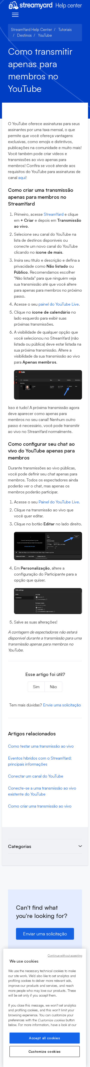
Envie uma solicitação (62, 704)
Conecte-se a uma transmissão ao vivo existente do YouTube (42, 791)
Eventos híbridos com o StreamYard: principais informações (40, 761)
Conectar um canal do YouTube (35, 776)
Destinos (24, 35)
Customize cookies (44, 1052)
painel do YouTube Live (58, 304)
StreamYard (54, 214)
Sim (36, 686)
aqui (22, 177)
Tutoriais (65, 29)
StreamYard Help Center (31, 29)
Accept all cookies (44, 1038)
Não (53, 686)
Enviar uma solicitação (45, 933)
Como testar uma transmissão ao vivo (41, 746)
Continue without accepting (65, 955)
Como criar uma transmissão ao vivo (40, 806)
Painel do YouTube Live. (59, 501)
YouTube (45, 35)
